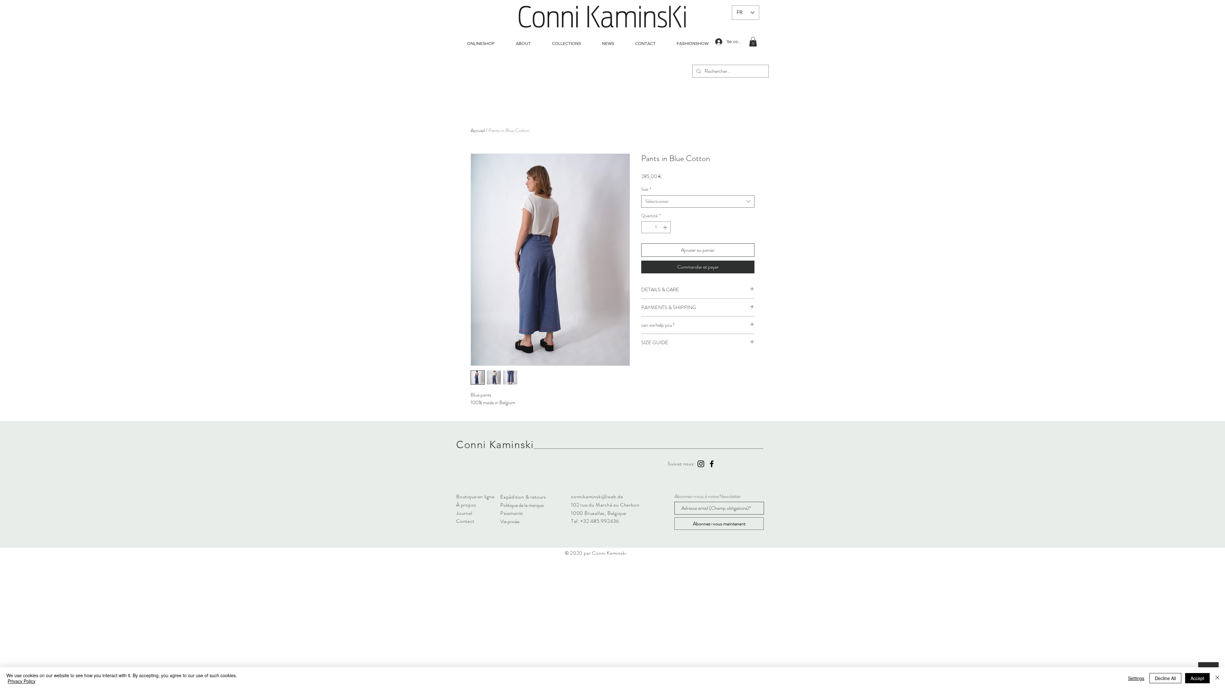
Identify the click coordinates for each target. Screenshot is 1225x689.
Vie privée (509, 521)
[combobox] (697, 201)
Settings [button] (1136, 678)
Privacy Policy (21, 681)
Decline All (1165, 678)
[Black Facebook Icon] (711, 463)
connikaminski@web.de (597, 496)
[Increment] (666, 227)
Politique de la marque (522, 505)
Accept (1197, 678)
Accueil (478, 130)
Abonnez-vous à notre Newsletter (707, 496)
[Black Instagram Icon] (700, 463)
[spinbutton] (656, 227)
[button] (753, 42)
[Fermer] (1217, 678)
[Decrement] (646, 227)
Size (646, 189)
